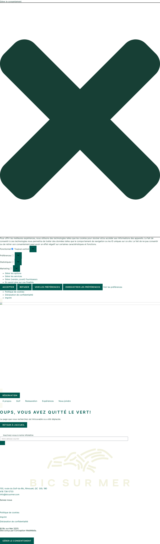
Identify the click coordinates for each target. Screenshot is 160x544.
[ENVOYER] (2, 443)
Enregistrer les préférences (83, 287)
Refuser (24, 287)
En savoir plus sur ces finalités (19, 282)
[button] (80, 120)
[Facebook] (3, 504)
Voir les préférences (47, 287)
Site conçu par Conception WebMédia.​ (18, 530)
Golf (18, 401)
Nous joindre (65, 401)
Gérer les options (13, 273)
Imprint (8, 298)
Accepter (8, 287)
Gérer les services (13, 276)
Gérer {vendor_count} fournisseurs (21, 279)
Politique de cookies (14, 292)
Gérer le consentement (16, 540)
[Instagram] (10, 504)
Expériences (48, 401)
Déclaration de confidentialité (19, 295)
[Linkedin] (17, 504)
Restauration (31, 401)
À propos (6, 401)
